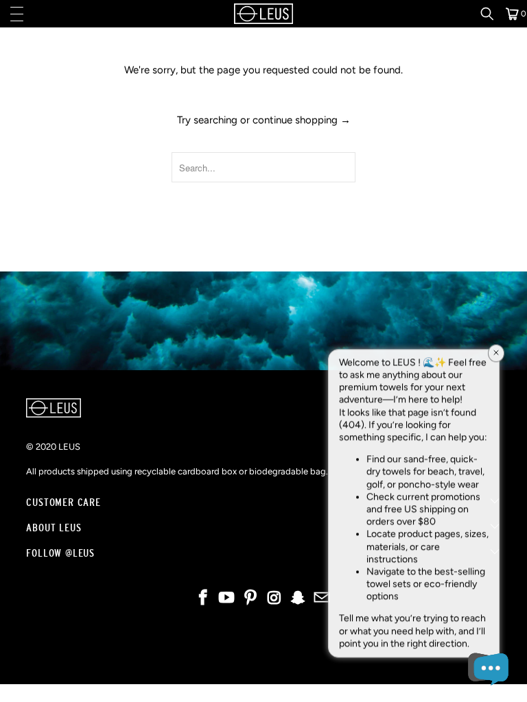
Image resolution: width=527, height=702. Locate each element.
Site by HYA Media (263, 662)
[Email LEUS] (322, 599)
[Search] (492, 14)
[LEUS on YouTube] (227, 599)
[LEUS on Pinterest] (251, 599)
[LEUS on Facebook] (203, 599)
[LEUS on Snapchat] (298, 599)
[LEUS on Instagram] (275, 599)
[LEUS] (263, 13)
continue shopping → (302, 120)
